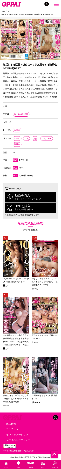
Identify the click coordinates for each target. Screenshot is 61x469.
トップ (4, 11)
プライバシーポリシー (18, 439)
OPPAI (17, 130)
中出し (17, 138)
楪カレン (7, 286)
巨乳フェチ (46, 138)
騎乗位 (17, 144)
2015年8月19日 (21, 114)
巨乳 (27, 138)
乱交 (35, 138)
